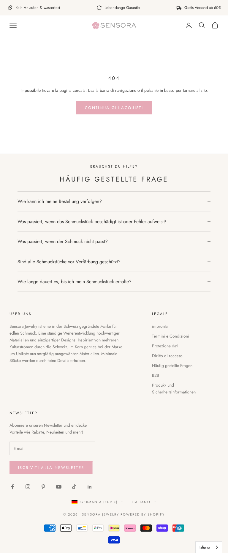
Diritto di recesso (167, 356)
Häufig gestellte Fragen (172, 365)
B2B (155, 375)
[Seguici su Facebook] (12, 487)
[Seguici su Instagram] (28, 487)
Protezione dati (165, 346)
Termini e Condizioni (170, 336)
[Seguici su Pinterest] (43, 487)
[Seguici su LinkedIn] (90, 487)
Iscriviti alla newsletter (51, 467)
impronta (160, 326)
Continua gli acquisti (114, 108)
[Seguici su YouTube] (59, 487)
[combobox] (208, 547)
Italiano (141, 502)
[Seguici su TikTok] (74, 487)
